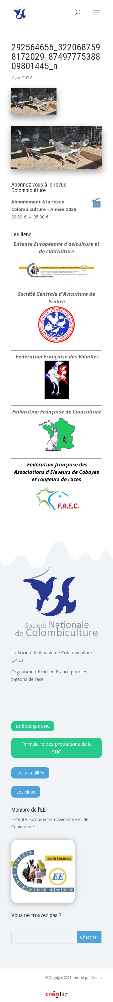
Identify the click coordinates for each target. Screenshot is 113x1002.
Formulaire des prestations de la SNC (56, 748)
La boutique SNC (33, 726)
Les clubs (25, 792)
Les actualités (30, 773)
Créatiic (96, 977)
